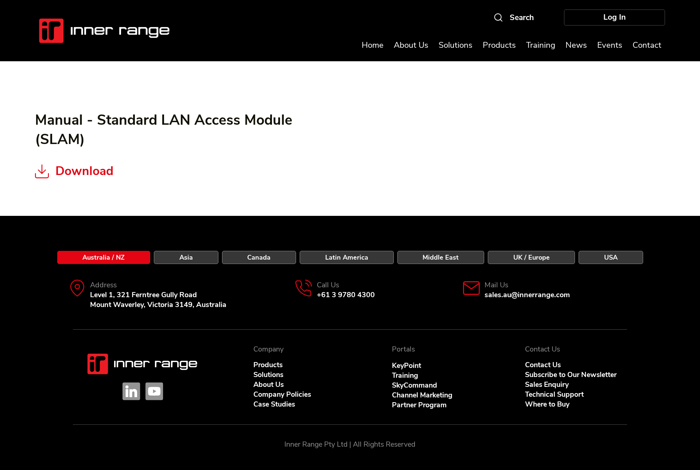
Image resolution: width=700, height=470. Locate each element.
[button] (610, 45)
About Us (268, 384)
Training (405, 375)
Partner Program (419, 405)
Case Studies (274, 404)
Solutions (268, 375)
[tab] (103, 257)
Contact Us (543, 365)
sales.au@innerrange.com (527, 295)
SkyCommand (414, 385)
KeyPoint (406, 365)
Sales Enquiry (547, 384)
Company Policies (282, 394)
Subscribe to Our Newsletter (571, 375)
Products (268, 365)
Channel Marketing (422, 395)
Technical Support (554, 394)
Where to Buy (547, 404)
